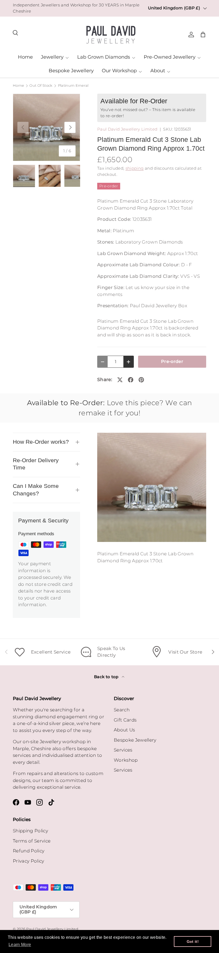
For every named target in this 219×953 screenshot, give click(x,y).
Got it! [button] (193, 941)
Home (25, 57)
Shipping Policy (30, 830)
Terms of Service (31, 841)
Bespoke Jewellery (71, 71)
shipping (135, 168)
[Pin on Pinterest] (141, 379)
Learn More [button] (20, 944)
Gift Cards (125, 720)
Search (122, 709)
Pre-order (172, 361)
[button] (203, 34)
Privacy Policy (28, 861)
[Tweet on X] (120, 379)
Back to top (107, 676)
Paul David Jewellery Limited (127, 129)
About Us (124, 729)
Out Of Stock (40, 86)
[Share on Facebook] (130, 379)
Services (123, 750)
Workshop (126, 760)
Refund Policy (28, 850)
